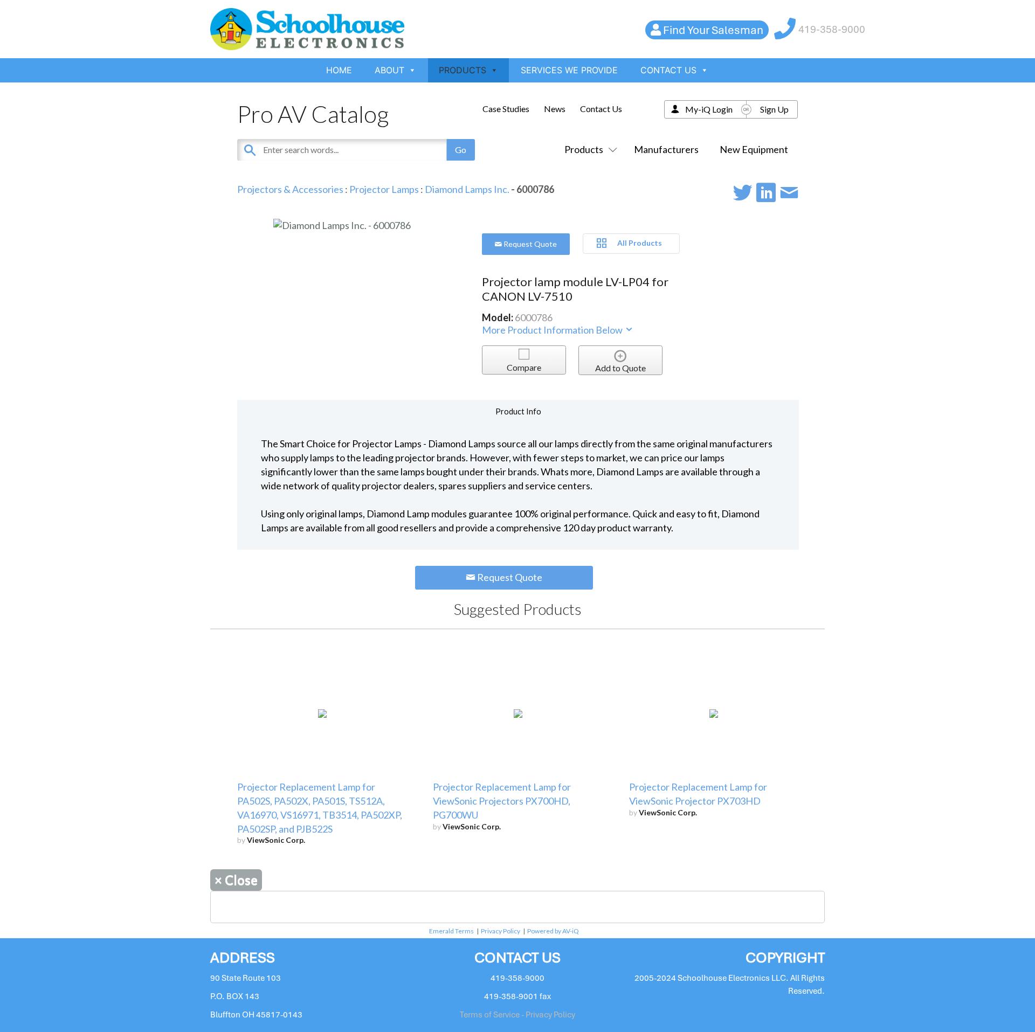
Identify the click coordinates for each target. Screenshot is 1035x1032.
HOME (339, 70)
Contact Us (601, 108)
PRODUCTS (462, 70)
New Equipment (754, 149)
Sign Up (774, 109)
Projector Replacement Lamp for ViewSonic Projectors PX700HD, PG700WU (502, 801)
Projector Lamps (384, 189)
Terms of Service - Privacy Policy (517, 1014)
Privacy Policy (500, 931)
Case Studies (505, 108)
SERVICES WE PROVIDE (569, 70)
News (554, 108)
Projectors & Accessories (290, 189)
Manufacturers (666, 149)
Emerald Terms (451, 931)
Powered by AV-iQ (553, 931)
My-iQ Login (709, 109)
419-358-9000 (831, 29)
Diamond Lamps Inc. (467, 189)
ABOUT (389, 70)
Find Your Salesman (713, 30)
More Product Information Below (553, 330)
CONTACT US (668, 70)
